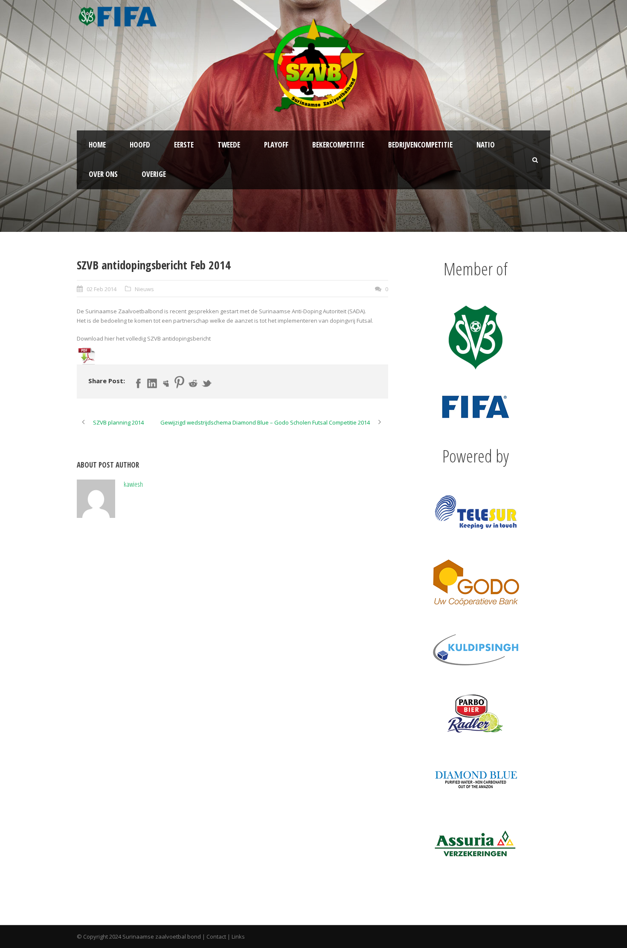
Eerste (184, 145)
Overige (154, 174)
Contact (216, 936)
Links (238, 936)
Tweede (229, 145)
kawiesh (133, 484)
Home (97, 145)
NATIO (485, 145)
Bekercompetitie (338, 145)
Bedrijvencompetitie (420, 145)
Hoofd (140, 145)
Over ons (103, 174)
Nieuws (144, 289)
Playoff (276, 145)
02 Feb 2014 (101, 289)
